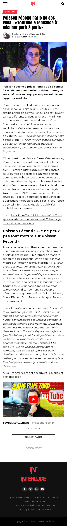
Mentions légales (35, 501)
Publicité (39, 497)
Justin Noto (27, 37)
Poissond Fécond (43, 423)
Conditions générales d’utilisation (35, 505)
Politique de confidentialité (35, 509)
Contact (53, 497)
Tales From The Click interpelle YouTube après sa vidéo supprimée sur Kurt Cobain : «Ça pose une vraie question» (32, 219)
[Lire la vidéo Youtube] (33, 399)
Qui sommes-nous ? (20, 497)
